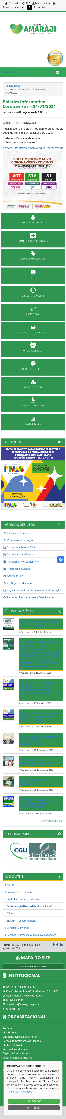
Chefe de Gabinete (13, 1045)
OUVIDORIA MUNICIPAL (33, 296)
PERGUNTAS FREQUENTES (33, 369)
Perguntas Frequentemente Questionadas (30, 597)
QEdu (9, 913)
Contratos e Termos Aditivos (23, 547)
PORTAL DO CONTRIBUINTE (33, 332)
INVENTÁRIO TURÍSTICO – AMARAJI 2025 (40, 624)
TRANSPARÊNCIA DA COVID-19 (33, 241)
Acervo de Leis (15, 576)
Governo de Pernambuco (20, 892)
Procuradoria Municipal (15, 1049)
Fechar (35, 1107)
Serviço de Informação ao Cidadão (22, 1041)
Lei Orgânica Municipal (19, 583)
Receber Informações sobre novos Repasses (31, 935)
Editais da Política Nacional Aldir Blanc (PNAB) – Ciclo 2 (38, 803)
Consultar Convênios (18, 927)
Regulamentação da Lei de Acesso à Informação (34, 590)
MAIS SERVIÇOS (33, 424)
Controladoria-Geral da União (22, 899)
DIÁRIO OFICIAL (33, 314)
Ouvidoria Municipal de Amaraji (20, 1036)
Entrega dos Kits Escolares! (35, 781)
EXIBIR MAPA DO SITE (34, 966)
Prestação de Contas (18, 568)
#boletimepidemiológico (30, 148)
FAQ (27, 3)
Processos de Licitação (20, 540)
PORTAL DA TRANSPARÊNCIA (33, 222)
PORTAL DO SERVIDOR (33, 351)
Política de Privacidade (19, 1091)
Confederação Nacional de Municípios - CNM (31, 906)
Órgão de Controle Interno (17, 1053)
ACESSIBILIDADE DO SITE (33, 405)
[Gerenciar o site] (61, 945)
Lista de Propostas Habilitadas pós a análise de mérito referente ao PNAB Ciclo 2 (41, 690)
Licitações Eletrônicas (19, 533)
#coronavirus (55, 148)
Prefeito (7, 1028)
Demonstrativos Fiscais (20, 554)
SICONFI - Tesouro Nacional (21, 920)
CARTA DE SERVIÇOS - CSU (33, 259)
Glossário (13, 3)
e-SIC (33, 277)
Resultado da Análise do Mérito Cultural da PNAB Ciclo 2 (41, 716)
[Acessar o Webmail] (55, 945)
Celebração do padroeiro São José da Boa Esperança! (41, 740)
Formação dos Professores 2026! (35, 762)
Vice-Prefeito (10, 1032)
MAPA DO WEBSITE (33, 387)
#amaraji (8, 148)
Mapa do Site (42, 3)
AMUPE (10, 885)
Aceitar (36, 1100)
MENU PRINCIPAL (17, 72)
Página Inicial (12, 85)
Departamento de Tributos (17, 1057)
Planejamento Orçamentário (23, 561)
